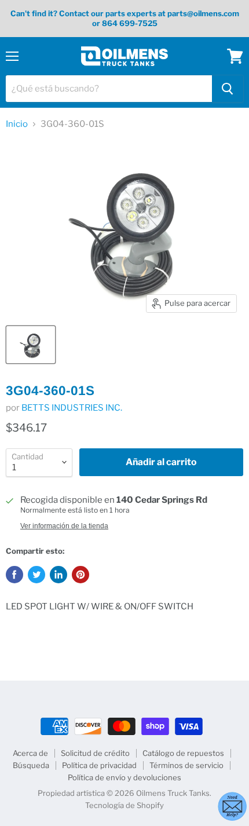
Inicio (17, 124)
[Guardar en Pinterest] (80, 574)
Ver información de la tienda (64, 526)
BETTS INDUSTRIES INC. (71, 408)
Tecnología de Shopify (124, 805)
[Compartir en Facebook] (14, 574)
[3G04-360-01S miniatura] (30, 344)
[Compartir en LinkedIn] (58, 574)
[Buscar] (227, 88)
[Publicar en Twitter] (36, 574)
